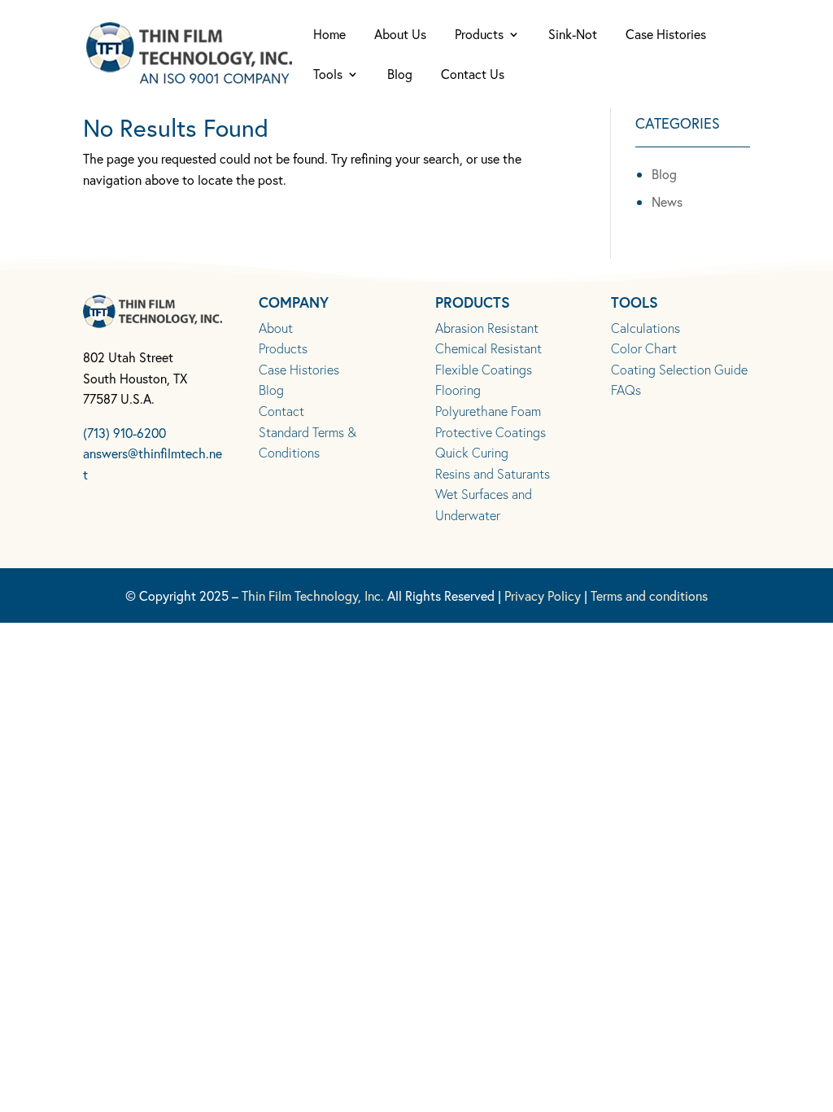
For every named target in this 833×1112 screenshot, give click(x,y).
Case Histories (666, 35)
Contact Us (472, 75)
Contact (281, 410)
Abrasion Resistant (487, 327)
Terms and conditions (649, 595)
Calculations (645, 327)
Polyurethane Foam (488, 410)
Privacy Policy (542, 595)
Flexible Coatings (483, 369)
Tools (327, 75)
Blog (399, 75)
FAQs (626, 389)
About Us (400, 35)
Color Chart (644, 348)
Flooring (458, 389)
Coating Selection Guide (679, 369)
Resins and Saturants (492, 473)
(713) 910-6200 (124, 432)
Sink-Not (572, 35)
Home (329, 35)
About (276, 327)
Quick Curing (471, 452)
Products (479, 35)
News (667, 201)
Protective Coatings (490, 431)
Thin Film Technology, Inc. (313, 595)
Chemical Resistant (488, 348)
